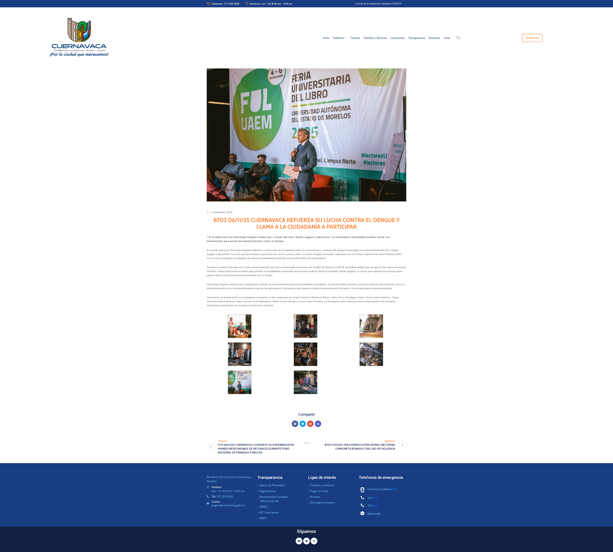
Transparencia (416, 38)
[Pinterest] (310, 424)
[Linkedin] (318, 424)
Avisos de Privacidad (272, 485)
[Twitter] (302, 424)
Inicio (326, 38)
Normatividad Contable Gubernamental (274, 499)
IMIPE (263, 518)
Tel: (222, 496)
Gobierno (338, 38)
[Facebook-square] (299, 541)
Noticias (315, 496)
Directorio (434, 38)
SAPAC (264, 506)
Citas (447, 38)
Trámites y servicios (322, 485)
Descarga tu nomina (322, 502)
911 (375, 506)
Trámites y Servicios (375, 38)
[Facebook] (295, 424)
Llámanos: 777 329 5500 (225, 3)
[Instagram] (314, 541)
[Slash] (306, 443)
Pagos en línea (319, 491)
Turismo (355, 38)
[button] (378, 4)
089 (394, 489)
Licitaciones (397, 38)
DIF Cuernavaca (269, 512)
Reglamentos (268, 491)
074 (375, 498)
